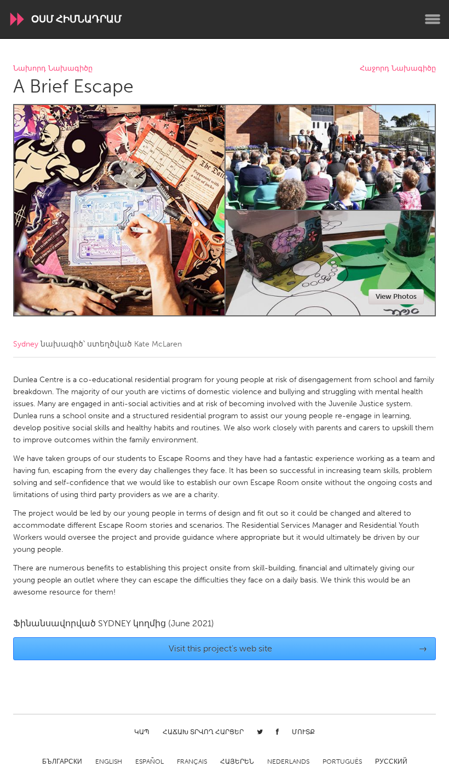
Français (192, 761)
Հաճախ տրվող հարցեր (203, 732)
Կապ (141, 732)
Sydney (25, 344)
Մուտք (303, 732)
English (108, 761)
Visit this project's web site (298, 648)
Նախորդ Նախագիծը (53, 68)
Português (342, 761)
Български (62, 761)
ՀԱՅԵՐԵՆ (237, 761)
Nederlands (288, 761)
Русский (391, 761)
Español (149, 761)
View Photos (396, 296)
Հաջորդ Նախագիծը (398, 68)
